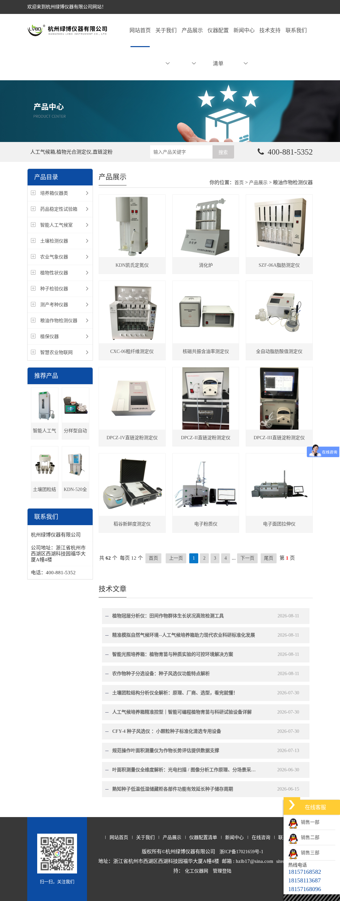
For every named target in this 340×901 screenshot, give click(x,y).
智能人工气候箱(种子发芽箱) (44, 433)
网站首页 (140, 30)
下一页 (247, 558)
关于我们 (166, 30)
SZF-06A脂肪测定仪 (279, 265)
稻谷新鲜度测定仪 (132, 523)
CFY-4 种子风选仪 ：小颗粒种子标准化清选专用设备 (166, 731)
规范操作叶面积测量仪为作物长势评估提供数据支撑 (165, 750)
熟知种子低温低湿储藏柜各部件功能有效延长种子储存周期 (172, 789)
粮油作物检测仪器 (58, 320)
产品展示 (192, 30)
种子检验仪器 (54, 288)
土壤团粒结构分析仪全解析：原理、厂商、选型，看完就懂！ (175, 692)
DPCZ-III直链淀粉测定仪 (279, 437)
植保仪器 (49, 336)
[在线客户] (292, 804)
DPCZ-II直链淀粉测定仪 (205, 437)
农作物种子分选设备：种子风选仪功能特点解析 (161, 673)
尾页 (268, 558)
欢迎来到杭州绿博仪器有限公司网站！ (66, 6)
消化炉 (206, 265)
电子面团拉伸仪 (279, 523)
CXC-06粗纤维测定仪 (132, 351)
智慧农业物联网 (56, 352)
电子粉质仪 (205, 523)
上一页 (176, 558)
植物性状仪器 (54, 272)
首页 (239, 182)
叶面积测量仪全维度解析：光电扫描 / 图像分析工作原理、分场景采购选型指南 (185, 769)
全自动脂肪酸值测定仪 (279, 351)
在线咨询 (261, 837)
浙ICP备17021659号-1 (241, 851)
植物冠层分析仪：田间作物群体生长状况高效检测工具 (168, 615)
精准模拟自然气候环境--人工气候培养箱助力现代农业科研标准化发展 (183, 635)
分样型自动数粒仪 (75, 433)
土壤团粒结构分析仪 (44, 492)
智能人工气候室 (56, 225)
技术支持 (270, 30)
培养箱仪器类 (54, 193)
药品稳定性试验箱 (58, 209)
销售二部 (308, 837)
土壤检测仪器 (54, 241)
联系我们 (296, 30)
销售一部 (308, 822)
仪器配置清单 (218, 47)
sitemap (283, 861)
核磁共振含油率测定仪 (206, 351)
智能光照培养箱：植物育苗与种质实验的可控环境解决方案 (172, 654)
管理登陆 (222, 870)
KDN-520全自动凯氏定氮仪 (75, 492)
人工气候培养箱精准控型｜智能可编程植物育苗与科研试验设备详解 (182, 712)
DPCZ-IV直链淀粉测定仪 (132, 437)
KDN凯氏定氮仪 (132, 265)
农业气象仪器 (54, 256)
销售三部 (308, 852)
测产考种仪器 (54, 304)
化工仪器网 (196, 870)
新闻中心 (244, 30)
